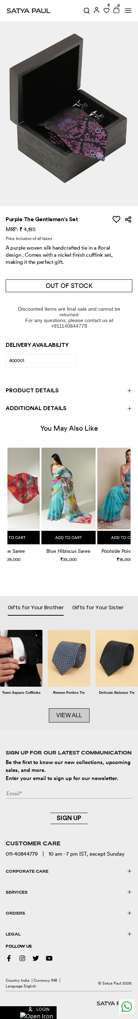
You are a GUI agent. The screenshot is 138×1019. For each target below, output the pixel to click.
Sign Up (69, 818)
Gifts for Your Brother (36, 607)
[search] (86, 10)
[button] (8, 498)
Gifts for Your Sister (97, 607)
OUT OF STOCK (69, 286)
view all (69, 715)
